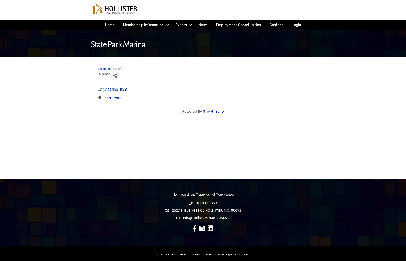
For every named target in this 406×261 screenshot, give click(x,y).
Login (296, 25)
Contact (276, 25)
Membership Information (143, 25)
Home (110, 25)
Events (181, 25)
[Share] (115, 76)
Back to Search (109, 69)
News (202, 25)
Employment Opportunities (238, 25)
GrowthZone (213, 111)
